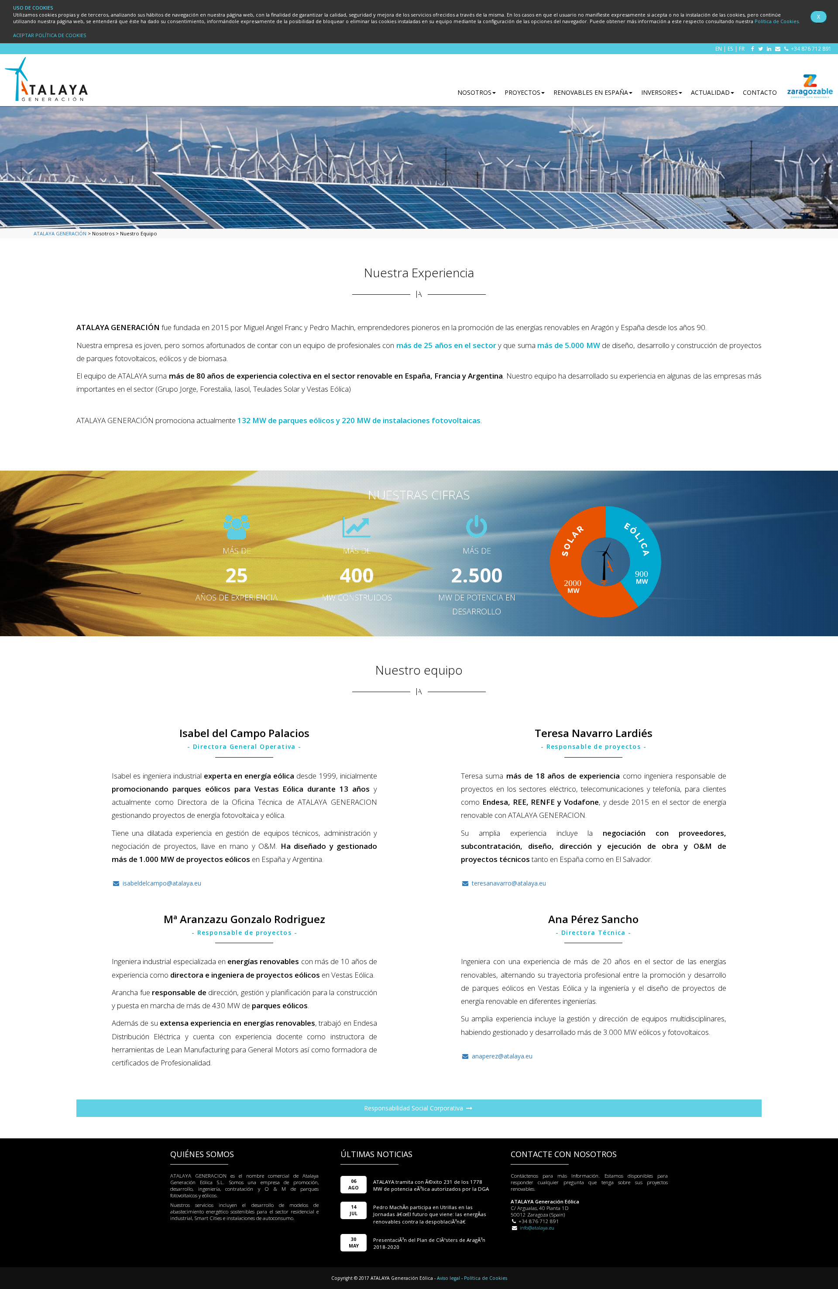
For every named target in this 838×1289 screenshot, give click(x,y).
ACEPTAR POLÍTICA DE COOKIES (49, 35)
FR (742, 48)
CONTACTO (760, 92)
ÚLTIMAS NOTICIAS (376, 1154)
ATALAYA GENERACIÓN (60, 233)
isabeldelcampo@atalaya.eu (161, 883)
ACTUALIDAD (710, 92)
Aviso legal (448, 1278)
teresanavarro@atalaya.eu (508, 883)
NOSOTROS (474, 92)
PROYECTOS (522, 92)
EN (718, 48)
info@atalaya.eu (537, 1227)
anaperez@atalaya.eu (501, 1056)
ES (730, 48)
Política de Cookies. (777, 21)
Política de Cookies (485, 1278)
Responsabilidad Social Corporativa (414, 1108)
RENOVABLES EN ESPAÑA (590, 92)
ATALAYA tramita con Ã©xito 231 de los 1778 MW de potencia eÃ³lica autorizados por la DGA (431, 1185)
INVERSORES (659, 92)
